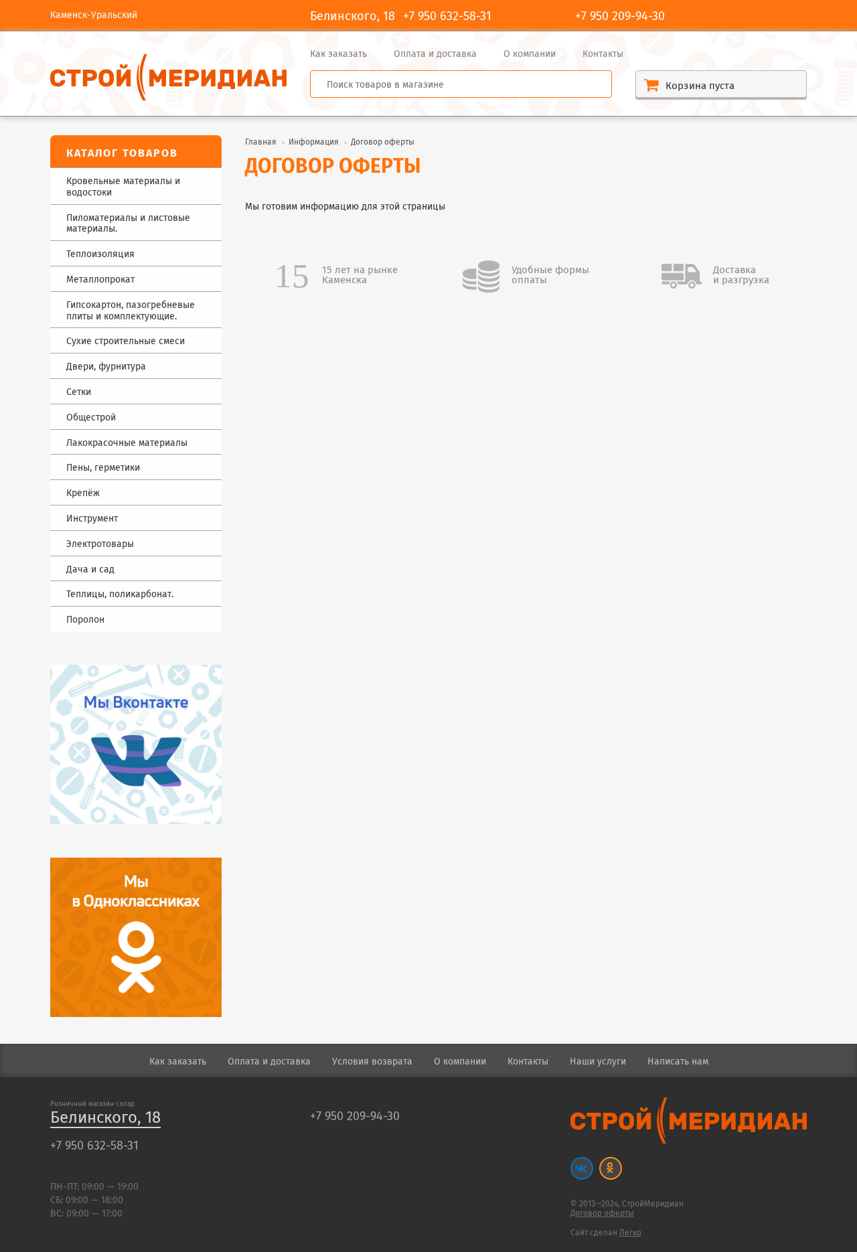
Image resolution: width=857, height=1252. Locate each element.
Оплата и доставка (435, 54)
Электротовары (100, 544)
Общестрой (91, 418)
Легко (630, 1233)
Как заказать (338, 54)
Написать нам (677, 1061)
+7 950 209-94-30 (620, 16)
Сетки (78, 392)
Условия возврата (372, 1061)
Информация (314, 142)
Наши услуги (598, 1061)
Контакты (602, 54)
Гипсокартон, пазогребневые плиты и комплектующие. (130, 311)
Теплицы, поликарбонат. (119, 595)
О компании (529, 54)
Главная (261, 142)
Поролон (85, 620)
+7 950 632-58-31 (447, 16)
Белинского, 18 (105, 1118)
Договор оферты (602, 1213)
